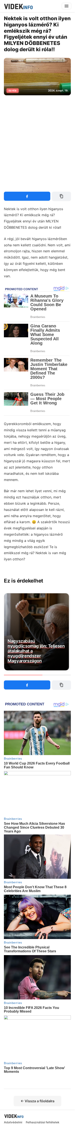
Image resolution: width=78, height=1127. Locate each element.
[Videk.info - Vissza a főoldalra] (18, 6)
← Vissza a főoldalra (37, 1101)
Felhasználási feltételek (42, 1122)
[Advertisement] (39, 141)
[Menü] (66, 6)
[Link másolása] (61, 196)
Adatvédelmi (13, 1122)
